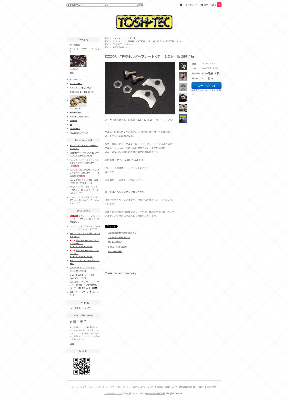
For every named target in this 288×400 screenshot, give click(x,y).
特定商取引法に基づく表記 (191, 387)
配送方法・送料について (166, 387)
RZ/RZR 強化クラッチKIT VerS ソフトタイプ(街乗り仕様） (85, 181)
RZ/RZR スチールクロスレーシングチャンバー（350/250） (84, 161)
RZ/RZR (131, 41)
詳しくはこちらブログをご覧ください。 (126, 191)
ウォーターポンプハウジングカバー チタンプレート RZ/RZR (85, 228)
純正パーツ (75, 128)
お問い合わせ (102, 387)
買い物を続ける (115, 242)
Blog (72, 343)
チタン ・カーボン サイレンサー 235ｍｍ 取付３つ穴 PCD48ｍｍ (86, 219)
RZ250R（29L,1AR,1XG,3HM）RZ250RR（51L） (160, 41)
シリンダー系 (130, 38)
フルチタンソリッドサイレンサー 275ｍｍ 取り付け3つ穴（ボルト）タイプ (85, 190)
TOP (107, 38)
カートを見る (212, 4)
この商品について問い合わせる (122, 232)
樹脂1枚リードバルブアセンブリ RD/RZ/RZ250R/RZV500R (85, 154)
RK (71, 124)
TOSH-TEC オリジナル (123, 44)
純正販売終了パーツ (122, 47)
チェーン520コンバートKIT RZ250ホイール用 (83, 269)
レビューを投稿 (115, 251)
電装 (72, 72)
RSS (206, 387)
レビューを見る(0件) (117, 246)
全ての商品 (75, 44)
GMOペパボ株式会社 (155, 393)
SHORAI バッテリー (79, 116)
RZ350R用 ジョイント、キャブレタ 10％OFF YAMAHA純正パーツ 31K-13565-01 (84, 285)
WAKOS (73, 120)
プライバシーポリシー (121, 387)
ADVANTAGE (76, 112)
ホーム (75, 387)
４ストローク (76, 83)
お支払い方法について (143, 387)
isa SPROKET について (80, 308)
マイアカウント (190, 4)
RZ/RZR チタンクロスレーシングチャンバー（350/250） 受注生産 (85, 172)
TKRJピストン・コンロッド (82, 91)
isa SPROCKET (76, 108)
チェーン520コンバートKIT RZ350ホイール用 (83, 276)
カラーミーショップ (113, 393)
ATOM (213, 387)
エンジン (116, 38)
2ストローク (118, 41)
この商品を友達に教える (119, 237)
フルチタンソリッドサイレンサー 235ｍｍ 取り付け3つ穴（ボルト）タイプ (85, 200)
